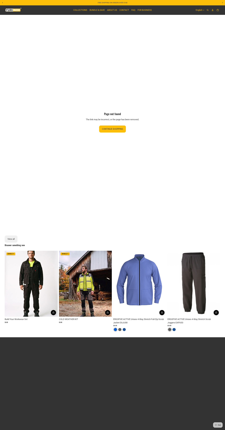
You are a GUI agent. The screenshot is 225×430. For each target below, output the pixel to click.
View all (11, 239)
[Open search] (207, 10)
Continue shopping (112, 129)
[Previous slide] (2, 2)
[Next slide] (222, 2)
